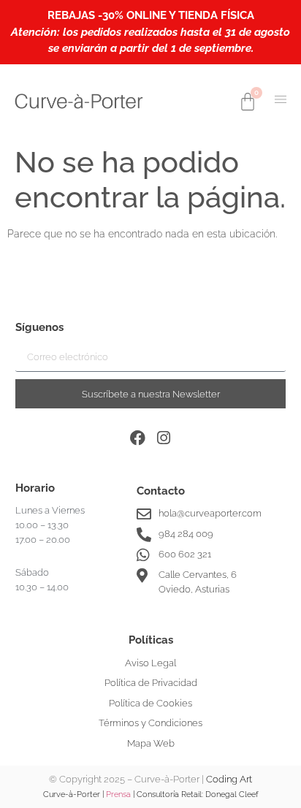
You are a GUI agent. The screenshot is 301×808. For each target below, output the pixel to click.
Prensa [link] (118, 794)
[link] (79, 101)
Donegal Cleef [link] (232, 794)
